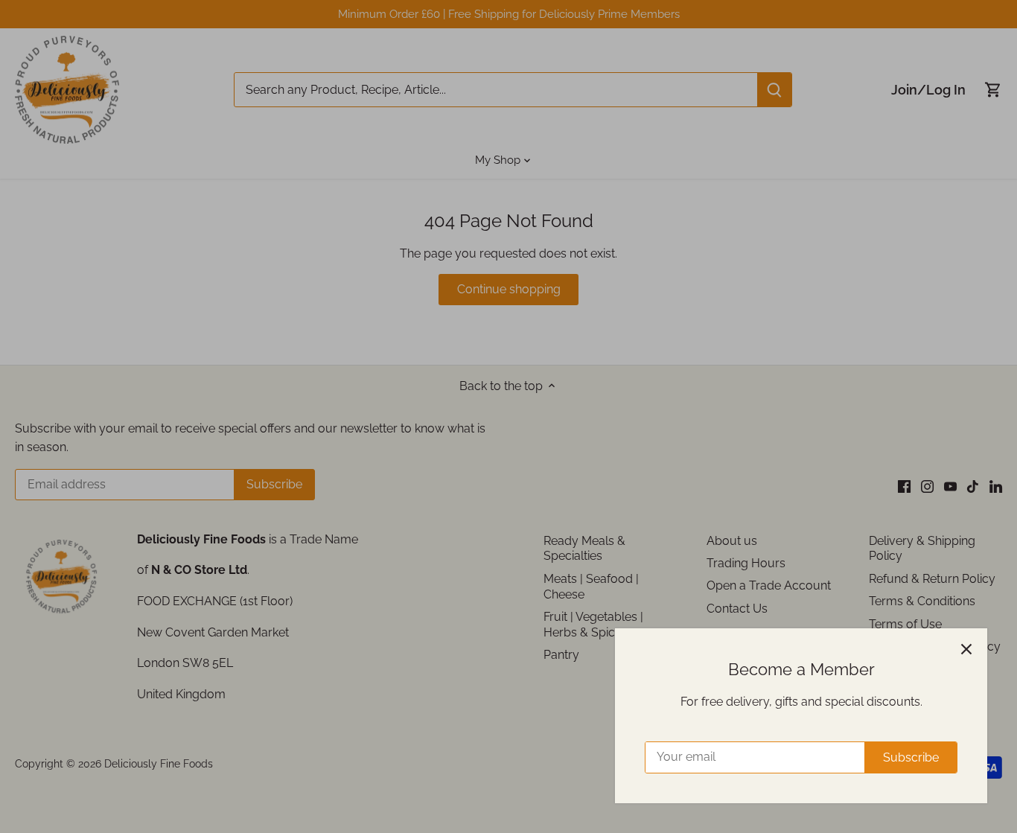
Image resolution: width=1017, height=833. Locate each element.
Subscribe (911, 757)
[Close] (966, 649)
